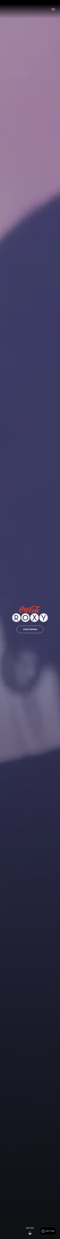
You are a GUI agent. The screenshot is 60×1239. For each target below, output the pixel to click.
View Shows (30, 629)
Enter (30, 1228)
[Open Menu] (53, 9)
